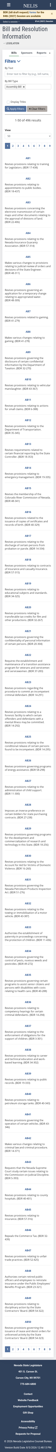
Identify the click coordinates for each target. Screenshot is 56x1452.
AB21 (28, 631)
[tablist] (28, 703)
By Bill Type (11, 81)
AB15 (28, 488)
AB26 (28, 760)
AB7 (28, 311)
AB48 (28, 1271)
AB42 (28, 1138)
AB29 (28, 828)
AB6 (28, 284)
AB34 (28, 951)
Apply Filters (16, 109)
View (8, 130)
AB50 (28, 1322)
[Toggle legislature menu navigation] (50, 4)
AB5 (28, 257)
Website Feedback (28, 1400)
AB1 (28, 158)
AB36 (28, 1002)
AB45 (28, 1209)
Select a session (10, 22)
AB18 (28, 559)
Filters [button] (11, 61)
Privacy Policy (27, 1427)
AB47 (28, 1250)
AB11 (28, 399)
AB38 (28, 1049)
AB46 (28, 1230)
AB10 (28, 379)
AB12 (28, 420)
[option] (15, 86)
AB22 (28, 655)
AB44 (28, 1189)
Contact (28, 1394)
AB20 (28, 607)
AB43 (28, 1162)
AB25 (28, 736)
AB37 (28, 1026)
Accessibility (28, 1421)
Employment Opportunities (28, 1406)
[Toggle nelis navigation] (8, 4)
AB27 (28, 781)
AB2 (28, 178)
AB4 (28, 233)
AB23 (28, 682)
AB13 (28, 444)
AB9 (28, 352)
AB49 (28, 1298)
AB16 (28, 512)
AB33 (28, 927)
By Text (9, 68)
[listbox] (28, 86)
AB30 (28, 855)
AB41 (28, 1114)
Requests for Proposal (28, 1433)
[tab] (14, 53)
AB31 (28, 879)
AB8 (28, 331)
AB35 (28, 975)
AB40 (28, 1094)
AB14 (28, 468)
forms (32, 12)
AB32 (28, 903)
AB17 (28, 536)
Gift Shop (28, 1412)
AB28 (28, 804)
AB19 (28, 583)
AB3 (28, 202)
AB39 (28, 1073)
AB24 (28, 706)
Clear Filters (38, 109)
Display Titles (18, 102)
